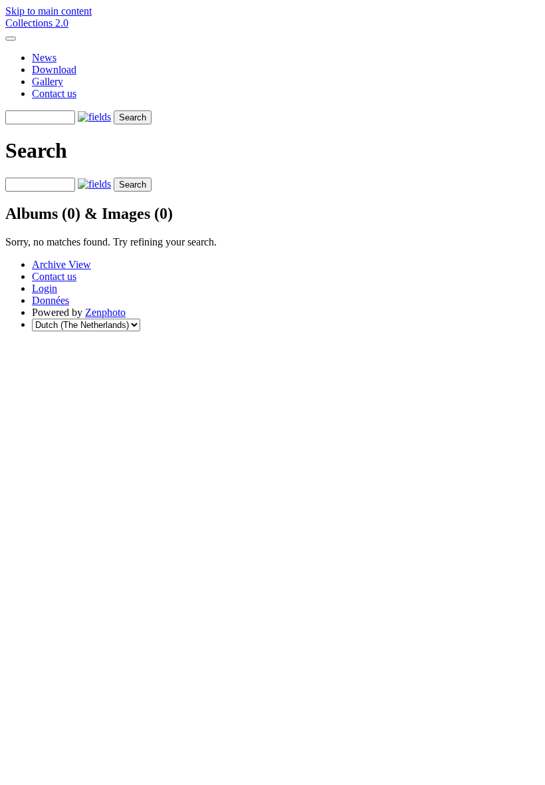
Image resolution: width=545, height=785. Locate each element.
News (44, 57)
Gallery (47, 81)
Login (44, 288)
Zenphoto (105, 312)
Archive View (61, 264)
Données (50, 300)
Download (54, 69)
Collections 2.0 (36, 23)
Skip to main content (48, 11)
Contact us (54, 93)
